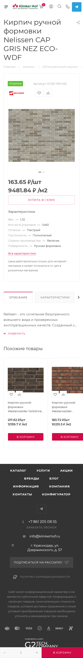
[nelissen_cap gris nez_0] (41, 135)
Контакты (22, 494)
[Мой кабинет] (51, 7)
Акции (66, 470)
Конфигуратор (56, 494)
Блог (54, 478)
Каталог (18, 470)
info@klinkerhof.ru (44, 536)
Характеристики (55, 297)
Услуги (43, 470)
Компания (59, 486)
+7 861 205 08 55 (42, 522)
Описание (18, 297)
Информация (26, 486)
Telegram (76, 7)
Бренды (31, 478)
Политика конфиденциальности (45, 576)
